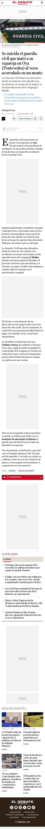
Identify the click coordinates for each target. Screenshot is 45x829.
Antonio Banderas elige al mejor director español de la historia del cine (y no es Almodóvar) (23, 615)
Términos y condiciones (15, 815)
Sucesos (12, 471)
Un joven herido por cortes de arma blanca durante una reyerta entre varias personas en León (32, 760)
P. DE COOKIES (14, 817)
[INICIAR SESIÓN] (42, 2)
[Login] (42, 2)
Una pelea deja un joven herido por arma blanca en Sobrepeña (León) (32, 736)
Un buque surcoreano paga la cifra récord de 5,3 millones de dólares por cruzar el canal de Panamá (22, 568)
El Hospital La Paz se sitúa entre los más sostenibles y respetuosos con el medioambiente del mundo (32, 783)
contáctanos (29, 812)
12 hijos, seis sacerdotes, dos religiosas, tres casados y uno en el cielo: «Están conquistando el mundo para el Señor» (23, 580)
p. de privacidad (33, 815)
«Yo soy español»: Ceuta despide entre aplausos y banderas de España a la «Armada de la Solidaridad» (11, 781)
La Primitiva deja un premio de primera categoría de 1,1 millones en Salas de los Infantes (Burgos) (11, 739)
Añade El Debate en (26, 119)
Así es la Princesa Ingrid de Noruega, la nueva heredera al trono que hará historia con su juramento (23, 591)
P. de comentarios (29, 817)
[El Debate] (22, 2)
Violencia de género (26, 471)
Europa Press (8, 110)
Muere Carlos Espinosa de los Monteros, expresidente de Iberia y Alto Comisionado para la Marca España (23, 603)
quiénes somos (15, 812)
